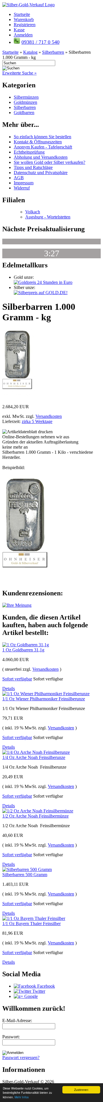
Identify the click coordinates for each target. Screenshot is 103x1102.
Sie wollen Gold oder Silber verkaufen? (49, 162)
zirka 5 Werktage (37, 421)
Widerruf (22, 187)
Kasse (19, 29)
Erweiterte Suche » (19, 73)
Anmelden (23, 34)
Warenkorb (24, 19)
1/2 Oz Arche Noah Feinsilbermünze (35, 816)
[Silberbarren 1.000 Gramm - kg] (18, 398)
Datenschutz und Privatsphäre (41, 172)
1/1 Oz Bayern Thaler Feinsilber (31, 923)
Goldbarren (24, 112)
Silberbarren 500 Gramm (24, 874)
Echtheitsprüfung (29, 152)
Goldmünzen (25, 102)
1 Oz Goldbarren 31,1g (23, 649)
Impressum (23, 182)
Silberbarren (25, 107)
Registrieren (24, 24)
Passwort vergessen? (20, 1057)
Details (8, 688)
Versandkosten (48, 416)
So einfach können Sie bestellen (42, 136)
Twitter (38, 991)
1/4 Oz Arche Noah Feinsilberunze (33, 757)
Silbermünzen (26, 97)
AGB (19, 177)
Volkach (32, 211)
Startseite (22, 14)
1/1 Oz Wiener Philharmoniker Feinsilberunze (43, 698)
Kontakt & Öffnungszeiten (38, 141)
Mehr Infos (22, 1097)
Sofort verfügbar (17, 678)
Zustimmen (81, 1089)
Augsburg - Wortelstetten (47, 216)
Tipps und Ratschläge (33, 167)
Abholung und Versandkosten (41, 157)
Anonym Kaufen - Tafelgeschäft (43, 147)
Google (30, 996)
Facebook (45, 986)
